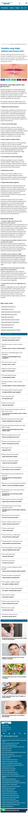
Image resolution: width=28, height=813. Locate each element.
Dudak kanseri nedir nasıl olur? (8, 306)
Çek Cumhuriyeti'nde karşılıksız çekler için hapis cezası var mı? (14, 741)
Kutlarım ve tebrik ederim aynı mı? (9, 772)
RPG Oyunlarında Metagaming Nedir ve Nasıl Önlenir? (14, 752)
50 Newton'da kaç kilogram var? (9, 779)
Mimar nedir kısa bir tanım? (8, 754)
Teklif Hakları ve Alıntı (6, 729)
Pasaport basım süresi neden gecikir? (10, 800)
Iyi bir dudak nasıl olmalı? (7, 327)
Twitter (8, 80)
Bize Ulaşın (4, 731)
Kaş (22, 8)
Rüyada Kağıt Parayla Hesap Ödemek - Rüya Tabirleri (14, 782)
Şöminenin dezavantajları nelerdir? (10, 761)
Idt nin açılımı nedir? (6, 750)
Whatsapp (13, 80)
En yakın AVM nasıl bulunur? (8, 790)
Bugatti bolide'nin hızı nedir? (8, 766)
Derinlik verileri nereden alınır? (9, 788)
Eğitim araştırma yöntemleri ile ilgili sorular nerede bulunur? (13, 777)
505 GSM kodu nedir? (7, 748)
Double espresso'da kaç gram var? (10, 793)
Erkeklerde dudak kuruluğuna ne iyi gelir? (10, 330)
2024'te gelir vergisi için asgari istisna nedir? (12, 756)
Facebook (3, 80)
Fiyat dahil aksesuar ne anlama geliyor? (11, 780)
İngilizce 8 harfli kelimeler (7, 806)
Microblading (4, 8)
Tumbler (19, 80)
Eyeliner (12, 8)
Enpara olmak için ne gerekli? (8, 770)
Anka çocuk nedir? (6, 757)
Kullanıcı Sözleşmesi (6, 727)
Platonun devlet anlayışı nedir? (9, 799)
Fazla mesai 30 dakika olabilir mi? (9, 745)
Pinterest (24, 80)
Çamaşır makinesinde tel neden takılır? (11, 804)
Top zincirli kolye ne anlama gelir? (9, 784)
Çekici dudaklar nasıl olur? (7, 309)
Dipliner (17, 8)
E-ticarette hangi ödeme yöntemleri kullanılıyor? (13, 765)
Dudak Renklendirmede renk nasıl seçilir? (11, 312)
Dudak (7, 44)
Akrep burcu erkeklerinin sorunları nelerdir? (12, 763)
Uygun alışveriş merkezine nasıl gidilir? (10, 797)
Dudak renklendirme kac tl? (7, 325)
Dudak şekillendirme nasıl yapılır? (9, 314)
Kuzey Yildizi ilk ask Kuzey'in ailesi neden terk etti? (13, 746)
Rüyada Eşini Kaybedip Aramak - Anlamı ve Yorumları (13, 802)
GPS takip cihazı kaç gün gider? (9, 768)
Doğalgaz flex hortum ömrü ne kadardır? (11, 786)
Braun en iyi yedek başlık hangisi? (9, 791)
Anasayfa (3, 44)
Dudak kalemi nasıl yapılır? (7, 317)
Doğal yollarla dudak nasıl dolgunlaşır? (10, 322)
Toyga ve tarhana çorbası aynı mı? (10, 759)
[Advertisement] (14, 25)
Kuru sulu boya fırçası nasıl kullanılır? (10, 774)
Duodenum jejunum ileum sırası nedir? (10, 743)
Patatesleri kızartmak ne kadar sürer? (10, 795)
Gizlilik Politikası (5, 725)
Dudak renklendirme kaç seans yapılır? (10, 319)
